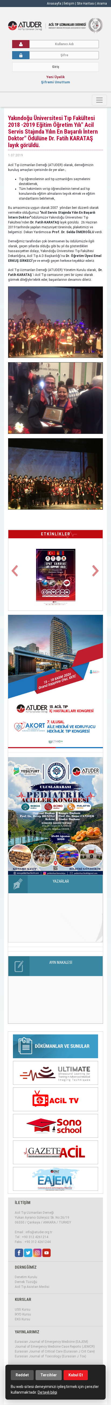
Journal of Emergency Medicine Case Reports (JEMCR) (55, 1346)
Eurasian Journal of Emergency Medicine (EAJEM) (51, 1342)
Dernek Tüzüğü (26, 1282)
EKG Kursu (22, 1319)
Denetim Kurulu (26, 1277)
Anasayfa (54, 3)
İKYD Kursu (23, 1314)
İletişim (69, 3)
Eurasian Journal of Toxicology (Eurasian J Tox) (50, 1356)
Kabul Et (75, 1375)
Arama (102, 3)
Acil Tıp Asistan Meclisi (32, 1287)
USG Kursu (22, 1309)
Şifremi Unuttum (55, 82)
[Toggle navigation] (99, 100)
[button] (15, 574)
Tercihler (48, 1375)
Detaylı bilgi (47, 1392)
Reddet (22, 1375)
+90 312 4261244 (37, 1242)
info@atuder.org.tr (39, 1232)
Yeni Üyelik (55, 77)
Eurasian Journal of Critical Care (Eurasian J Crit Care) (55, 1351)
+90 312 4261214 (35, 1237)
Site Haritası (86, 3)
